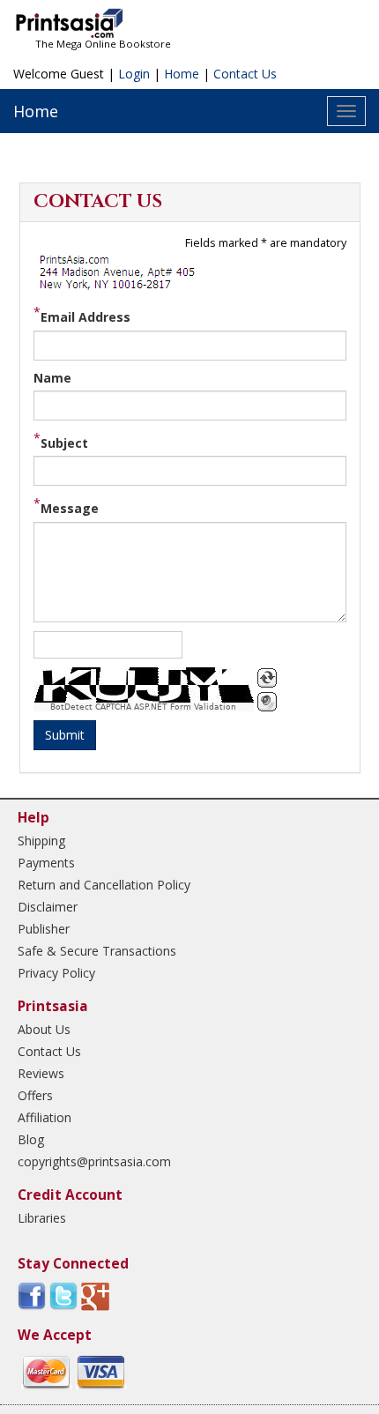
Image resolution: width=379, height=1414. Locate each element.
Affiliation (44, 1117)
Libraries (42, 1217)
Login (134, 73)
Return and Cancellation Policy (104, 884)
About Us (44, 1029)
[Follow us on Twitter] (63, 1295)
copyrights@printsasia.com (94, 1161)
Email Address (85, 317)
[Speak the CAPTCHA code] (267, 701)
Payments (46, 862)
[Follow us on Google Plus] (95, 1295)
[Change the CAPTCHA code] (267, 678)
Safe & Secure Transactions (97, 950)
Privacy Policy (56, 972)
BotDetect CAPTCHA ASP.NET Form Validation (143, 707)
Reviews (41, 1073)
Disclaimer (48, 906)
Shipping (41, 840)
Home (181, 73)
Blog (31, 1139)
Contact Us (245, 73)
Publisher (44, 928)
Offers (35, 1095)
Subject (64, 443)
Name (52, 377)
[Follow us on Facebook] (32, 1295)
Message (70, 508)
